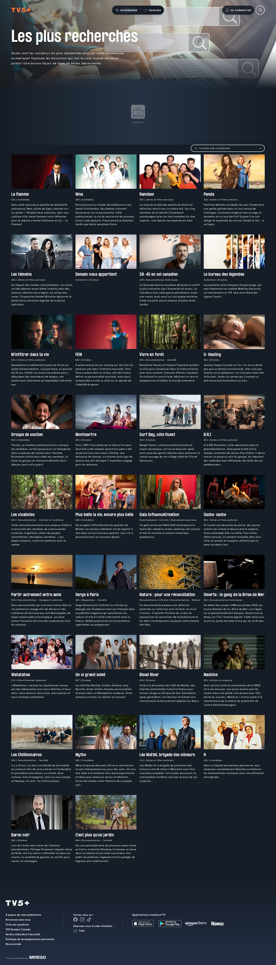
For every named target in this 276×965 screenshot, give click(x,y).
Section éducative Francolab (23, 934)
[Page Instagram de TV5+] (82, 919)
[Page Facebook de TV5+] (75, 919)
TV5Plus (20, 10)
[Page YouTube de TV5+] (89, 919)
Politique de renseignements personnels (30, 939)
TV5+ (82, 930)
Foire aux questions (17, 924)
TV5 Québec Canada (18, 929)
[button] (126, 10)
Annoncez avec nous (18, 919)
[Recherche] (260, 10)
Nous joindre (13, 944)
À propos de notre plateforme (23, 914)
